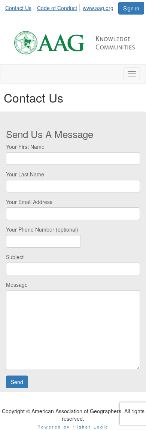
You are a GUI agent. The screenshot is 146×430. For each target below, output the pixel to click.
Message (17, 284)
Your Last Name (25, 174)
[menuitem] (20, 7)
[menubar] (61, 7)
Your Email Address (29, 201)
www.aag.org (98, 8)
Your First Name (25, 146)
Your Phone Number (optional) (42, 229)
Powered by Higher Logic (73, 427)
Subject (15, 257)
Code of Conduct (57, 8)
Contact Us (18, 8)
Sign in (131, 8)
